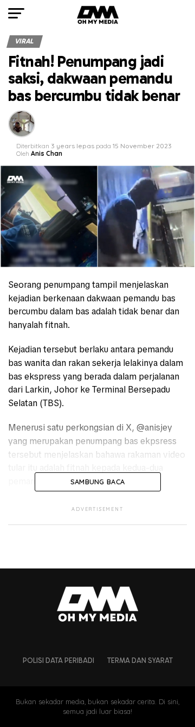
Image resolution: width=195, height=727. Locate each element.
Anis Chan (46, 153)
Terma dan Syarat (140, 660)
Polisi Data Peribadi (58, 660)
